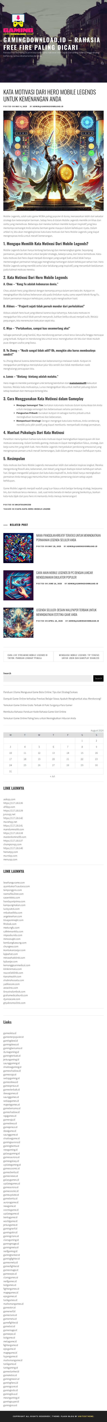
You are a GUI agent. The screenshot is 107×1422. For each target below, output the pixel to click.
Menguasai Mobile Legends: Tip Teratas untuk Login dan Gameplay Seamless (79, 656)
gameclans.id (10, 1315)
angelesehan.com (12, 916)
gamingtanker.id (11, 1254)
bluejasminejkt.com (13, 920)
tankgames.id (10, 1300)
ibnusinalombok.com (14, 991)
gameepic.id (9, 1333)
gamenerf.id (9, 1311)
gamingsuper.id (11, 1401)
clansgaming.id (11, 1239)
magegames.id (10, 1292)
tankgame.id (9, 1363)
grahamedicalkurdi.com (15, 995)
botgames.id (9, 1285)
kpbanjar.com (10, 961)
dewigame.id (9, 1130)
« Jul (52, 776)
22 (82, 759)
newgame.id (9, 1206)
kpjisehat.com (10, 954)
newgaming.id (10, 1149)
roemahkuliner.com (13, 893)
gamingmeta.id (11, 1247)
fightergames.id (11, 1288)
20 (53, 759)
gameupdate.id (11, 1194)
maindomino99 (78, 383)
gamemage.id (10, 1330)
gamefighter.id (10, 1322)
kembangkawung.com (14, 942)
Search (7, 673)
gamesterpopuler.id (13, 1036)
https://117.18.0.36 (13, 803)
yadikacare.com (11, 984)
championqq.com (12, 844)
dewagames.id (10, 1093)
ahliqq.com (9, 806)
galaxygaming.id (11, 1153)
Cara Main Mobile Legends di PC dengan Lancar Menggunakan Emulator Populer (64, 574)
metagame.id (10, 1341)
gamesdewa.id (10, 1082)
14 (68, 753)
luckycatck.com (11, 908)
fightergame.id (10, 1345)
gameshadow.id (11, 1112)
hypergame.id (10, 1356)
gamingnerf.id (10, 1228)
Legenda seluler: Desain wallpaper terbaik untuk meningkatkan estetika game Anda (66, 612)
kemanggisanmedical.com (16, 965)
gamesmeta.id (10, 1262)
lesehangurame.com (14, 882)
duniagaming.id (11, 1052)
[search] (102, 63)
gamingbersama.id (12, 1048)
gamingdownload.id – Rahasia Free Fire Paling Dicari (51, 43)
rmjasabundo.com (12, 935)
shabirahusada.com (13, 980)
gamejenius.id (10, 1127)
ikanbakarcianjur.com (14, 950)
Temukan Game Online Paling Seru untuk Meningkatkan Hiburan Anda (39, 718)
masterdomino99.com (14, 836)
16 (96, 753)
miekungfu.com (11, 927)
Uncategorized (23, 504)
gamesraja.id (9, 1074)
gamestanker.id (11, 1371)
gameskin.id (9, 1307)
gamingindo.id (10, 1390)
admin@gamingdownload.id (48, 106)
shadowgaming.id (12, 1067)
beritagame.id (10, 1217)
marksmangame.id (12, 1360)
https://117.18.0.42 (13, 818)
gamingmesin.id (11, 1379)
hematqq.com (10, 851)
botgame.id (9, 1337)
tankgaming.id (10, 1367)
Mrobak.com (9, 923)
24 (10, 765)
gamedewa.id (10, 1123)
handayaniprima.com (14, 901)
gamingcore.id (10, 1386)
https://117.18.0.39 (13, 810)
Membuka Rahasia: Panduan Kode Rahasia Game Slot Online (34, 711)
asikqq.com (9, 799)
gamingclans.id (11, 1236)
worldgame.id (10, 1221)
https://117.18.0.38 (13, 833)
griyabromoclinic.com (14, 1002)
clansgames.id (10, 1277)
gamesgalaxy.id (11, 1161)
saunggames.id (11, 1097)
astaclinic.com (10, 987)
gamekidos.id (10, 1375)
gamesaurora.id (11, 1157)
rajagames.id (9, 1115)
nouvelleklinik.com (13, 972)
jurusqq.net (9, 814)
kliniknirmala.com (12, 969)
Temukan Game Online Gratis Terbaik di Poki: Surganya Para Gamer (37, 705)
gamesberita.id (11, 1172)
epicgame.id (9, 1348)
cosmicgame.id (11, 1209)
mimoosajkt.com (11, 938)
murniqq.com (10, 855)
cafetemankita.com (13, 931)
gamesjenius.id (11, 1085)
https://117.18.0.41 (13, 825)
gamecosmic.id (11, 1191)
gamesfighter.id (11, 1266)
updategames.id (11, 1183)
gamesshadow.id (12, 1070)
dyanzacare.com (11, 999)
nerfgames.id (10, 1281)
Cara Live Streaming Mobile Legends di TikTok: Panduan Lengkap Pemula (28, 656)
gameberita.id (10, 1198)
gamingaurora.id (11, 1142)
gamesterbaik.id (11, 1089)
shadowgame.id (11, 1138)
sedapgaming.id (11, 1078)
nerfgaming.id (10, 1251)
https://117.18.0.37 (13, 840)
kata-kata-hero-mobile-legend (33, 509)
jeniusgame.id (10, 1224)
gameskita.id (9, 1033)
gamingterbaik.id (11, 1055)
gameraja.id (9, 1119)
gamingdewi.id (10, 1040)
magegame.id (10, 1352)
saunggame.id (10, 1134)
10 (10, 753)
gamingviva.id (10, 1405)
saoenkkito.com (11, 897)
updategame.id (11, 1213)
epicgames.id (10, 1296)
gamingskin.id (10, 1232)
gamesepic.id (10, 1273)
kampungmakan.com (14, 905)
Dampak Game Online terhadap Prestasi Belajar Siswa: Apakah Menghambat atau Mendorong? (52, 698)
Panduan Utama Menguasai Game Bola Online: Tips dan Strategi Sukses (40, 692)
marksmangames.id (13, 1303)
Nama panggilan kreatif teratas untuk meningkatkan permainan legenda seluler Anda (68, 537)
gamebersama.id (11, 1108)
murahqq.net (10, 821)
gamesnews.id (10, 1176)
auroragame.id (10, 1202)
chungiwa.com (10, 946)
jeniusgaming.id (11, 1059)
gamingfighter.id (11, 1258)
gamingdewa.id (11, 1044)
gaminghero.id (10, 1382)
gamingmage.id (11, 1243)
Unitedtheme (85, 1416)
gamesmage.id (10, 1270)
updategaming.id (12, 1164)
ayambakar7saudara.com (16, 886)
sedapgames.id (11, 1100)
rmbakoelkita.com (12, 912)
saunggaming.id (11, 1063)
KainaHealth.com (12, 976)
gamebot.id (9, 1326)
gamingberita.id (11, 1145)
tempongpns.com (12, 890)
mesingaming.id (11, 1397)
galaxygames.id (11, 1179)
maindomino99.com (13, 829)
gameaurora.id (10, 1187)
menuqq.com (10, 859)
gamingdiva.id (10, 1394)
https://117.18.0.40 (13, 848)
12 (39, 753)
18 (25, 759)
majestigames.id (11, 1104)
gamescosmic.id (11, 1168)
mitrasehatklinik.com (14, 957)
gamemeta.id (10, 1318)
